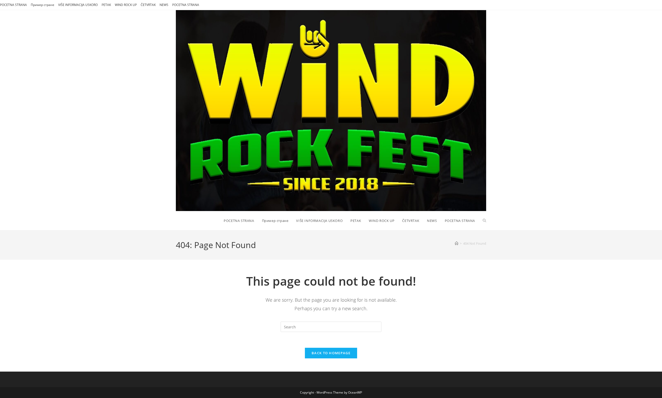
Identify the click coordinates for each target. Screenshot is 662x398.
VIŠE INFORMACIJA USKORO (78, 5)
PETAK (106, 5)
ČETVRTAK (148, 5)
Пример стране (42, 5)
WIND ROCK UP (126, 5)
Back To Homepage (331, 353)
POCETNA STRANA (13, 5)
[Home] (456, 243)
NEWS (164, 5)
